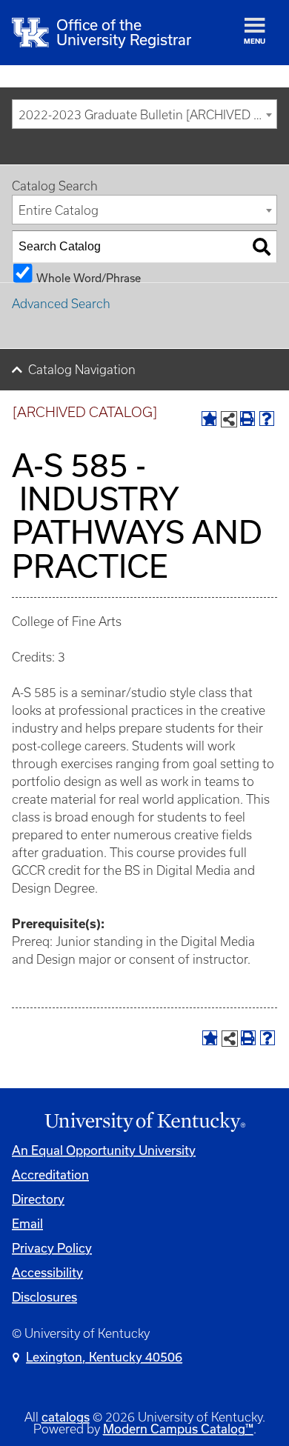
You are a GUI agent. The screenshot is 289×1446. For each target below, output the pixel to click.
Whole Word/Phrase (88, 277)
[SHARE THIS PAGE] (229, 419)
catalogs (65, 1417)
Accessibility (47, 1272)
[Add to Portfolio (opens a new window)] (209, 418)
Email (27, 1223)
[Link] (144, 1122)
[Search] (261, 246)
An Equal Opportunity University (104, 1150)
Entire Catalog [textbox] (59, 210)
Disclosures (44, 1297)
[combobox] (144, 114)
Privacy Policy (52, 1248)
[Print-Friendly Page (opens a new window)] (247, 418)
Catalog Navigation (82, 369)
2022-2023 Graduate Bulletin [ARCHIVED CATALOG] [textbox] (147, 114)
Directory (38, 1199)
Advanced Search (61, 303)
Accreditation (50, 1175)
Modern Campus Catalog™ (178, 1429)
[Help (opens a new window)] (266, 418)
